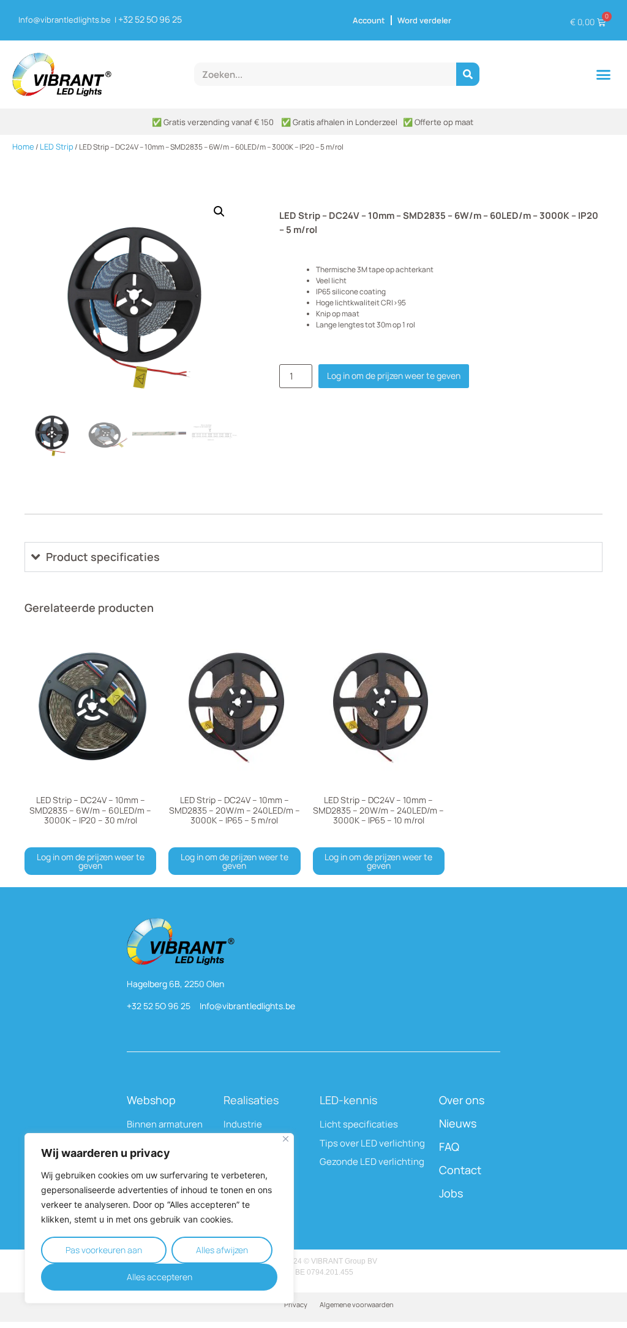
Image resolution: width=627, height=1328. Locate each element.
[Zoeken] (467, 74)
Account (369, 20)
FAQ (449, 1146)
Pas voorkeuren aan (104, 1250)
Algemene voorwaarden (357, 1304)
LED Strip (56, 146)
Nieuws (457, 1123)
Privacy (295, 1304)
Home (23, 146)
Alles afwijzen (222, 1250)
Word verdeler (424, 20)
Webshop (151, 1100)
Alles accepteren (159, 1277)
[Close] (285, 1139)
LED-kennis (348, 1100)
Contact (460, 1169)
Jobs (451, 1193)
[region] (159, 1218)
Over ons (461, 1100)
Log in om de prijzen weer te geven (393, 375)
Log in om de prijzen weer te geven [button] (91, 861)
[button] (603, 74)
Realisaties (251, 1100)
